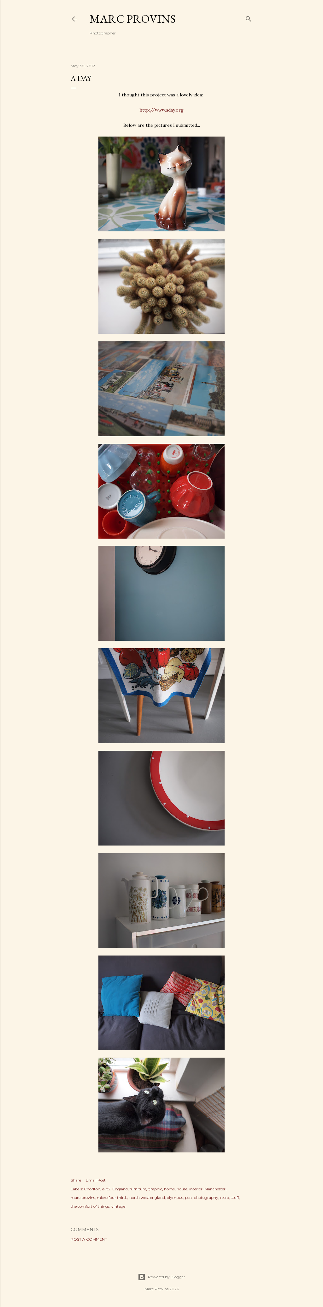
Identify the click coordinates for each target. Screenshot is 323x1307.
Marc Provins (133, 18)
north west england (147, 1197)
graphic (155, 1189)
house (182, 1189)
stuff (235, 1197)
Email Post (96, 1180)
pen (188, 1197)
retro (224, 1197)
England (120, 1189)
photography (206, 1197)
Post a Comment (89, 1239)
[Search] (248, 17)
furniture (138, 1189)
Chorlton (92, 1189)
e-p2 (106, 1189)
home (169, 1189)
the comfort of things (90, 1206)
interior (196, 1189)
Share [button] (76, 1180)
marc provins (83, 1197)
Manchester (215, 1189)
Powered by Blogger (166, 1276)
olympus (175, 1197)
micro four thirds (112, 1197)
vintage (118, 1206)
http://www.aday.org (161, 110)
